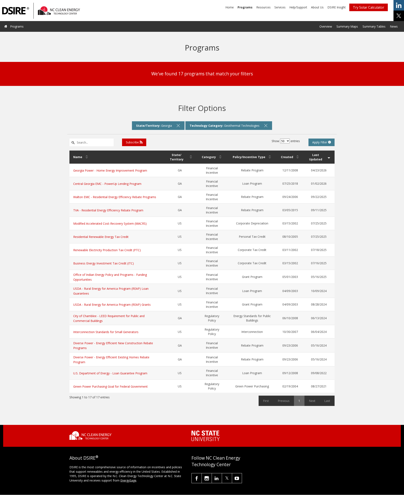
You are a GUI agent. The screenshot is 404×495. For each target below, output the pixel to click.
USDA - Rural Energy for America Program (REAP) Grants (112, 305)
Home (229, 7)
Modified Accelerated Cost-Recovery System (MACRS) (110, 223)
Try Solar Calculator (368, 7)
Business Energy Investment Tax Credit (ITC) (103, 263)
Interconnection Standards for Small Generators (105, 332)
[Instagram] (207, 478)
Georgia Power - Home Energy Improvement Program (110, 170)
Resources (263, 7)
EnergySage (128, 480)
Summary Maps (347, 26)
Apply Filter (320, 142)
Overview (325, 26)
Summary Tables (374, 26)
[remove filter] (178, 125)
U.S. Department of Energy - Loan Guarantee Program (110, 373)
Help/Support (298, 7)
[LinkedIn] (217, 478)
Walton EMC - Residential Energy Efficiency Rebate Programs (114, 197)
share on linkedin (398, 5)
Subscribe (133, 142)
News (394, 26)
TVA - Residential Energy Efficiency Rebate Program (108, 210)
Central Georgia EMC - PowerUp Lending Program (107, 184)
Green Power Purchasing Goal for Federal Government (110, 386)
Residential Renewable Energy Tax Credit (101, 237)
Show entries (286, 141)
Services (280, 7)
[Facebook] (197, 478)
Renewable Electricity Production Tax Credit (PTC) (107, 250)
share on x (398, 16)
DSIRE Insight (336, 7)
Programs (245, 7)
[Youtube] (237, 478)
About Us (317, 7)
